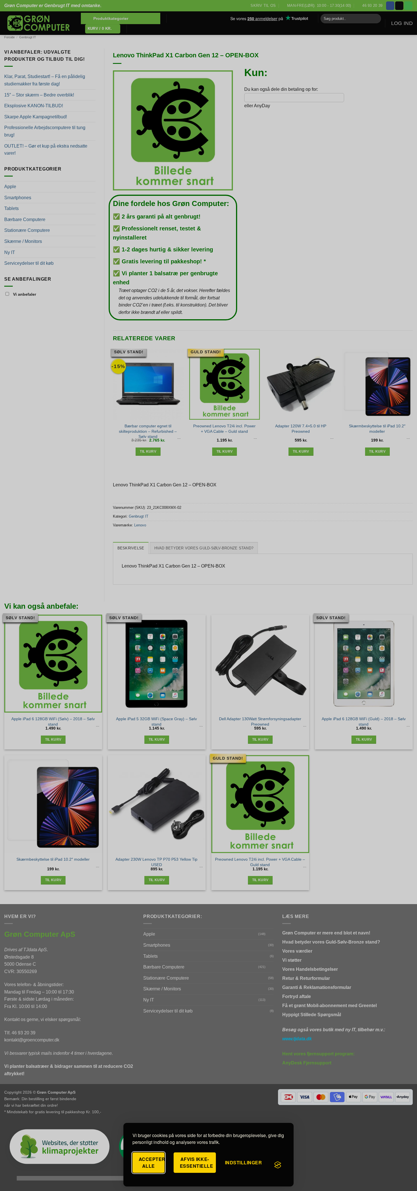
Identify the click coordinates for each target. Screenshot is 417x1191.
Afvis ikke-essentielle (196, 1162)
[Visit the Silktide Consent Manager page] (278, 1165)
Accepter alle (152, 1162)
